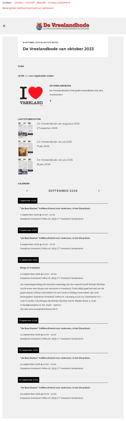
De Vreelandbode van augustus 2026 (58, 123)
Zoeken (7, 2)
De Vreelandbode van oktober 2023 (58, 49)
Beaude (41, 2)
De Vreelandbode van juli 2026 (54, 141)
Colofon (18, 2)
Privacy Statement (59, 2)
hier (26, 76)
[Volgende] (99, 191)
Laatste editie (50, 43)
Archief (30, 2)
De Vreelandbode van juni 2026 (55, 159)
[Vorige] (27, 191)
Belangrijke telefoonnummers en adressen (28, 8)
